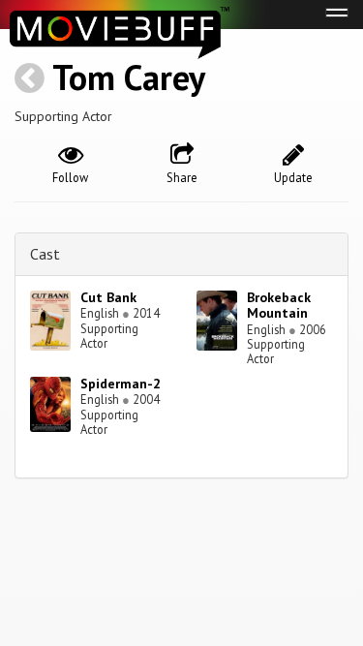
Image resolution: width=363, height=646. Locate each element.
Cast (45, 253)
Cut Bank (108, 297)
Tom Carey (128, 77)
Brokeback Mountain (279, 306)
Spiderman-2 (120, 383)
